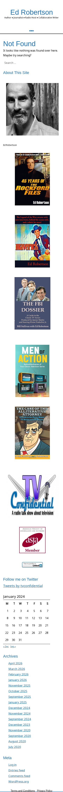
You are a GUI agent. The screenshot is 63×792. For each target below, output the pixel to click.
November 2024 (19, 713)
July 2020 (14, 747)
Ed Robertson (31, 12)
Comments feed (19, 776)
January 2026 (17, 680)
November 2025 (19, 685)
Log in (12, 765)
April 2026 (15, 663)
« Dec (6, 646)
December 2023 (19, 725)
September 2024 (19, 719)
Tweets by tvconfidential (23, 585)
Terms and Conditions (23, 790)
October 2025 (17, 691)
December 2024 (19, 708)
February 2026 (18, 674)
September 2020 (19, 736)
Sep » (13, 646)
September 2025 (19, 697)
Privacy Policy (44, 790)
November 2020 (19, 730)
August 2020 (17, 741)
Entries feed (16, 770)
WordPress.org (18, 781)
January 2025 (17, 702)
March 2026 (16, 669)
